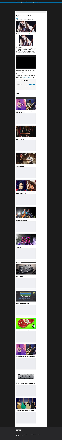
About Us (17, 432)
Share (17, 33)
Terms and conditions (33, 432)
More (41, 2)
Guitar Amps (38, 2)
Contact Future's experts (26, 432)
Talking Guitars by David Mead (26, 77)
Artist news (19, 2)
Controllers (25, 2)
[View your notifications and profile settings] (43, 1)
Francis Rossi (18, 95)
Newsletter (34, 33)
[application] (26, 62)
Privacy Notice (19, 86)
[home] (16, 2)
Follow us (31, 33)
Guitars (22, 2)
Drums (29, 2)
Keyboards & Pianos (33, 2)
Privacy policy (39, 432)
